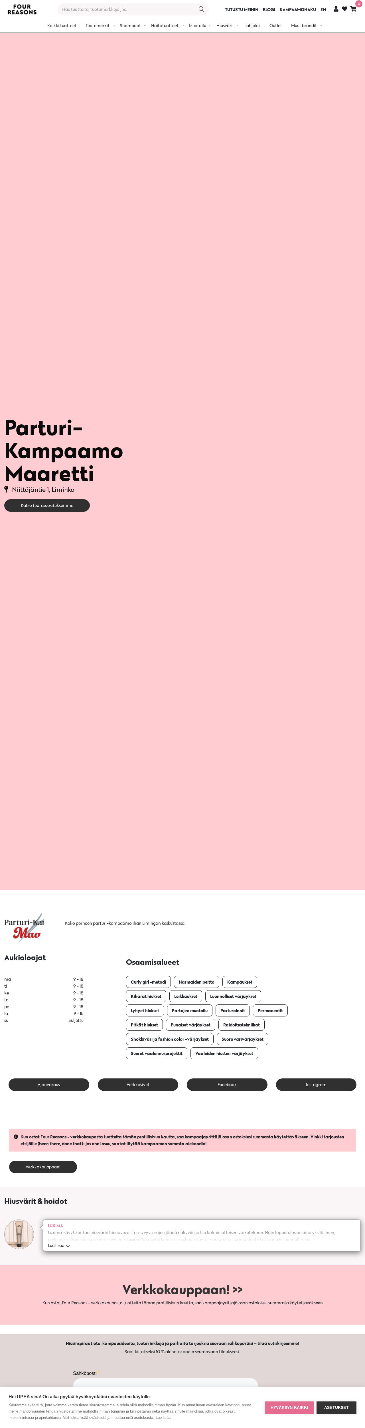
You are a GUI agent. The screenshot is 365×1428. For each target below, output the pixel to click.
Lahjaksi (252, 25)
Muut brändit (304, 25)
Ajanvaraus (49, 1084)
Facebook (227, 1084)
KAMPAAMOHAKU (298, 9)
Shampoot (130, 25)
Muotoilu (197, 25)
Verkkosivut (138, 1084)
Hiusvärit (225, 25)
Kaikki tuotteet (61, 25)
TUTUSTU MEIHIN (241, 9)
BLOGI (269, 9)
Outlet (275, 25)
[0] (353, 8)
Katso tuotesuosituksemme (47, 505)
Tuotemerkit (98, 25)
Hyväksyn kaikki (289, 1407)
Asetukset (336, 1407)
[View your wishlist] (344, 9)
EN (323, 9)
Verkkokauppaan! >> (182, 1289)
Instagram (316, 1084)
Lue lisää (163, 1417)
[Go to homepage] (22, 9)
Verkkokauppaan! (43, 1167)
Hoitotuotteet (165, 25)
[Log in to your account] (336, 8)
